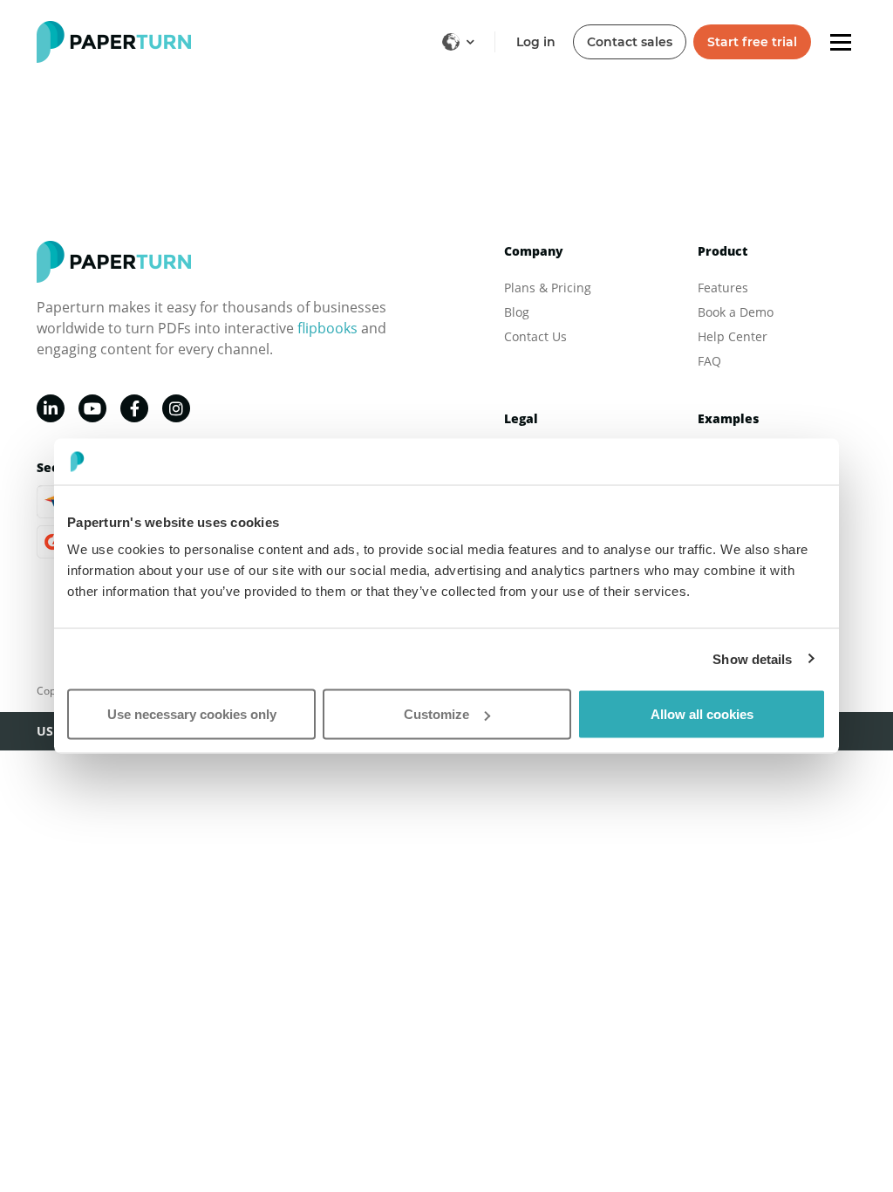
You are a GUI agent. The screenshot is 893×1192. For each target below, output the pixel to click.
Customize (436, 714)
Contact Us (535, 336)
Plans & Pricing (547, 287)
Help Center (732, 336)
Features (723, 287)
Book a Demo (736, 312)
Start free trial (752, 42)
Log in (536, 42)
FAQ (709, 361)
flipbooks (327, 328)
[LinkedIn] (51, 408)
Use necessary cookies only (191, 714)
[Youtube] (92, 408)
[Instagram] (176, 408)
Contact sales (629, 42)
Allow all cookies (702, 714)
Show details (752, 658)
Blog (516, 312)
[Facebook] (134, 408)
